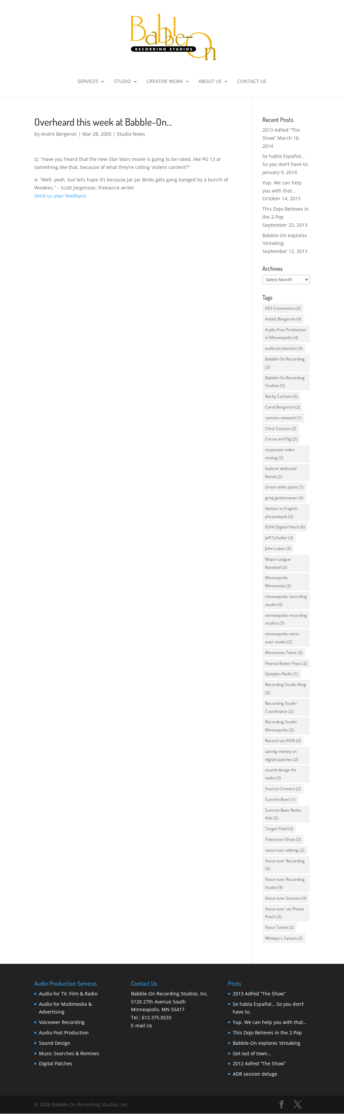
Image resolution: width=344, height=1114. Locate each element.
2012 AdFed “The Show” (259, 1063)
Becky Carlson (281, 396)
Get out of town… (252, 1053)
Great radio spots (284, 487)
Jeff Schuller (279, 538)
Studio (122, 81)
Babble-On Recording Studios (285, 382)
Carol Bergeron (282, 407)
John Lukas (278, 548)
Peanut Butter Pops (286, 663)
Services (88, 81)
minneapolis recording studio (286, 600)
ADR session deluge (255, 1074)
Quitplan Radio (281, 674)
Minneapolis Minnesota (278, 582)
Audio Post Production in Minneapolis (285, 334)
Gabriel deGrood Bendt (280, 472)
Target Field (279, 828)
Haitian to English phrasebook (281, 512)
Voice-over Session (285, 898)
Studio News (131, 134)
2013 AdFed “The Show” (259, 993)
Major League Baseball (278, 563)
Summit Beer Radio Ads (283, 814)
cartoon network (283, 418)
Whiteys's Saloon (284, 938)
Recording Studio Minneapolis (281, 726)
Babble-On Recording (285, 363)
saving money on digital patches (281, 755)
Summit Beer (280, 799)
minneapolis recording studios (286, 619)
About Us (210, 81)
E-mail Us (141, 1025)
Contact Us (251, 81)
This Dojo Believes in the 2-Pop (267, 1032)
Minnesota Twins (284, 652)
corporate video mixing (280, 454)
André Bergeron (59, 134)
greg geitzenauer (284, 498)
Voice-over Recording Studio (285, 883)
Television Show (283, 839)
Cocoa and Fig (281, 439)
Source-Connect (283, 788)
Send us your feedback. (60, 195)
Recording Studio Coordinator (281, 707)
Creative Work (164, 81)
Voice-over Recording (285, 865)
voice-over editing (284, 850)
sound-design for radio (281, 774)
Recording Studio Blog (285, 688)
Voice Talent (279, 927)
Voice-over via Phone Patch (284, 913)
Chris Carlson (280, 428)
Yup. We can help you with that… (270, 1022)
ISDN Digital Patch (285, 527)
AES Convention (283, 308)
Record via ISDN (283, 740)
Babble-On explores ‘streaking (266, 1043)
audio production (284, 348)
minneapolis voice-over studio (282, 638)
